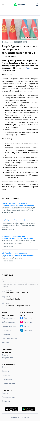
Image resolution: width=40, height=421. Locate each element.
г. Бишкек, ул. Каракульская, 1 (18, 305)
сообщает (27, 68)
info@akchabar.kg (13, 299)
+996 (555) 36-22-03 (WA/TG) (17, 292)
